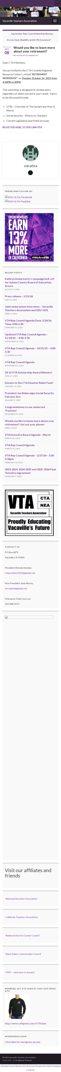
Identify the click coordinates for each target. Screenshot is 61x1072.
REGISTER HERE (11, 127)
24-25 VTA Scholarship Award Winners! (28, 372)
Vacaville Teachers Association (19, 20)
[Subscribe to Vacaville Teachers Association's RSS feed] (4, 2)
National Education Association (21, 898)
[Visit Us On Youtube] (17, 200)
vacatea (19, 55)
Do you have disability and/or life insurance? (29, 39)
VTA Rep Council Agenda (19, 362)
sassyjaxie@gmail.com (16, 588)
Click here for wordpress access (22, 1041)
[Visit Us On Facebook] (18, 196)
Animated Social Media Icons (13, 1066)
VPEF (8, 972)
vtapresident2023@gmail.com (20, 573)
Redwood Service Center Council (22, 935)
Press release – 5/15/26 (19, 296)
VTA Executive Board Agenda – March (28, 434)
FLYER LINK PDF (32, 127)
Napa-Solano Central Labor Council (23, 954)
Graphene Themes (23, 1060)
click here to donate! (24, 972)
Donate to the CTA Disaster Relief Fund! (29, 382)
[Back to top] (54, 1065)
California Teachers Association (22, 917)
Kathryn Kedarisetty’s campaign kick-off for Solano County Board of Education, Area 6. (29, 282)
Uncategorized (31, 55)
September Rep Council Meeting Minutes (32, 33)
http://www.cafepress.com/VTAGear (25, 1023)
